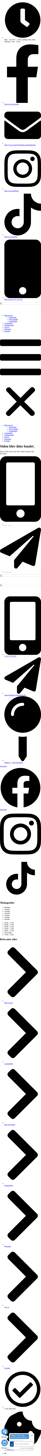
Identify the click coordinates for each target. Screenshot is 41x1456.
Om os (6, 327)
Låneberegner (9, 325)
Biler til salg (8, 315)
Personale (7, 329)
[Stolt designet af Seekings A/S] (5, 1453)
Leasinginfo (8, 323)
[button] (20, 378)
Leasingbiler (13, 321)
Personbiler (13, 317)
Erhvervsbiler (13, 319)
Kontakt (7, 331)
